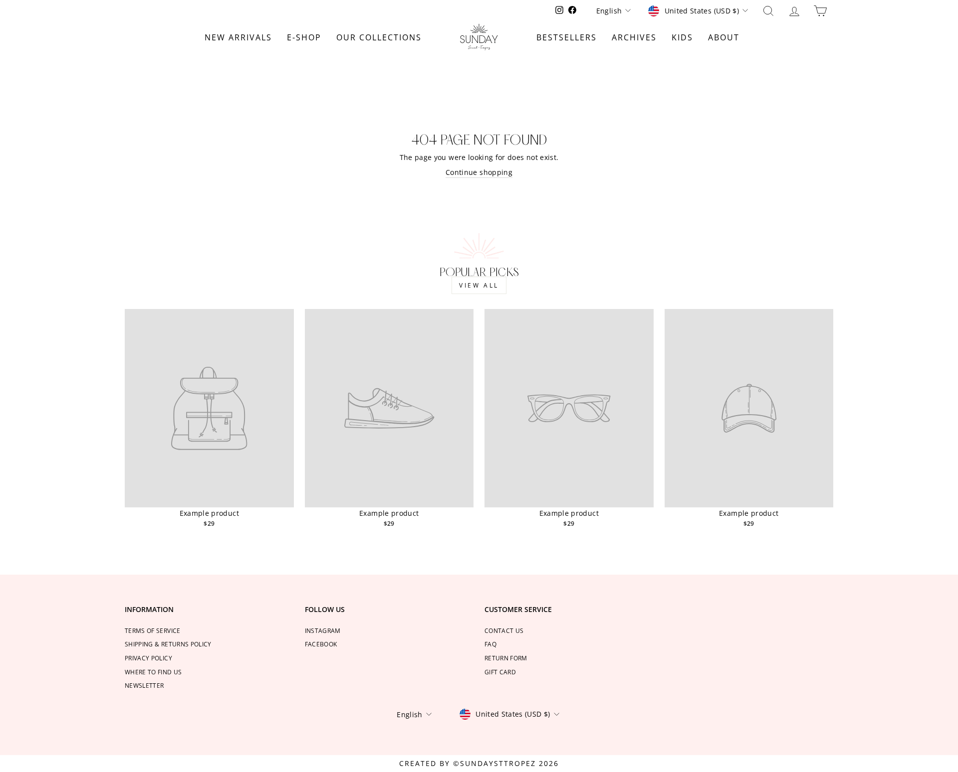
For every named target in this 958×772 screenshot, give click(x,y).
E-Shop (304, 37)
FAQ (490, 644)
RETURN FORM (505, 658)
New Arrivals (238, 37)
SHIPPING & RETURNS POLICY (168, 644)
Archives (634, 37)
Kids (682, 37)
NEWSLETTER (144, 685)
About (723, 37)
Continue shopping (479, 172)
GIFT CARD (500, 672)
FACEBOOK (321, 644)
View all (479, 285)
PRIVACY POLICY (148, 658)
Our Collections (379, 37)
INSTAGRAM (323, 630)
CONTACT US (504, 630)
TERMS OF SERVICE (153, 630)
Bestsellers (566, 37)
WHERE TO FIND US (153, 672)
